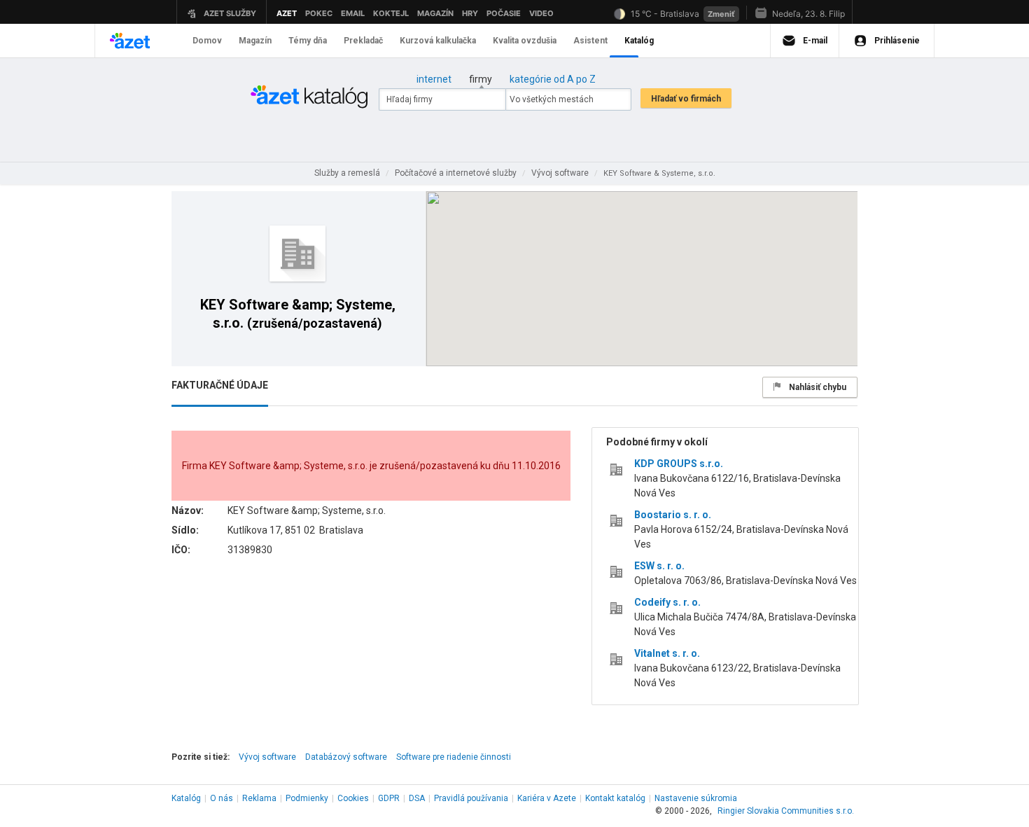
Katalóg (186, 798)
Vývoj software (267, 757)
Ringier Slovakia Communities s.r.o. (786, 811)
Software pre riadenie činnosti (453, 757)
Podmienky (307, 798)
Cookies (353, 798)
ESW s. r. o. (659, 565)
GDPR (389, 798)
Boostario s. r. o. (672, 514)
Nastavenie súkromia (695, 798)
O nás (221, 798)
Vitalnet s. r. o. (667, 653)
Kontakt (615, 798)
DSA (417, 798)
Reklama (259, 798)
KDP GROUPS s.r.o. (678, 463)
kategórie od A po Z (553, 79)
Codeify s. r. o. (667, 602)
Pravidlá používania (471, 798)
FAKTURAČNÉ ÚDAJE (220, 385)
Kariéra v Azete (546, 798)
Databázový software (346, 757)
